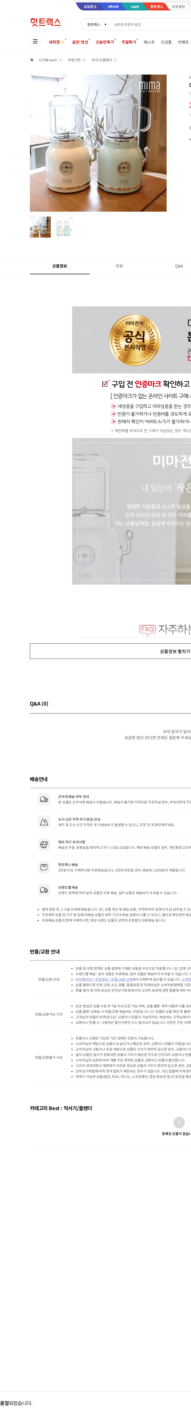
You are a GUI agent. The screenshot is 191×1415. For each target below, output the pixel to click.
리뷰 (119, 266)
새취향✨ (57, 42)
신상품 (166, 42)
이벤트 (183, 42)
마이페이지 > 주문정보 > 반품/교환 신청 (104, 979)
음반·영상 (80, 42)
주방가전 (74, 59)
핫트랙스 (93, 24)
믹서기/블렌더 (102, 59)
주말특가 (129, 42)
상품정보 (59, 266)
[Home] (32, 60)
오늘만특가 (105, 42)
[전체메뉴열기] (35, 41)
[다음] (168, 145)
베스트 (149, 42)
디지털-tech (48, 59)
